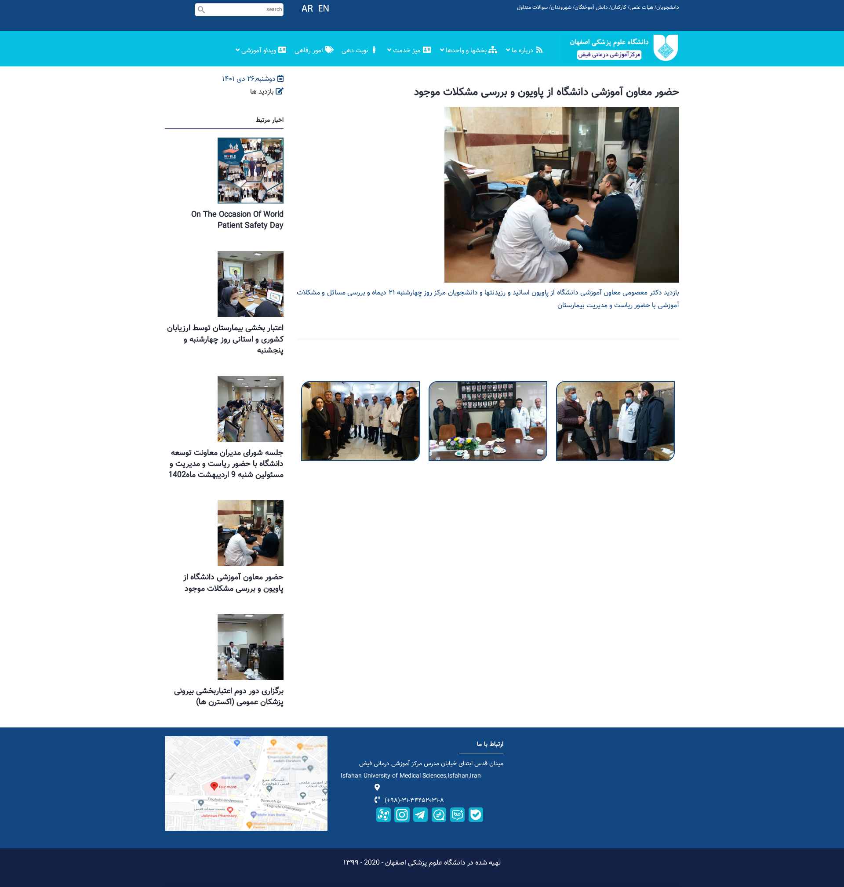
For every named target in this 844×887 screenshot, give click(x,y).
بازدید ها (262, 92)
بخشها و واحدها (466, 51)
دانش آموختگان (591, 7)
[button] (360, 387)
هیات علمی (641, 7)
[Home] (619, 47)
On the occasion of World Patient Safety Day (237, 220)
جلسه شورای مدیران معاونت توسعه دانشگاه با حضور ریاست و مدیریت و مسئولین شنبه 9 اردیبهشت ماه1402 (226, 464)
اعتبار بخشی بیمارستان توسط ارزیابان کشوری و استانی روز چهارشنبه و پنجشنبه (225, 339)
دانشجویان (667, 7)
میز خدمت (406, 51)
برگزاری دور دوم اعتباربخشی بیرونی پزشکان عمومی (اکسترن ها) (229, 697)
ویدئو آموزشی (259, 51)
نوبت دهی (356, 51)
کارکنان (618, 7)
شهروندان (561, 7)
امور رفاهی (310, 51)
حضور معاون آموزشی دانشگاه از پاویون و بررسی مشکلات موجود (233, 583)
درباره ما (522, 51)
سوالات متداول (532, 7)
